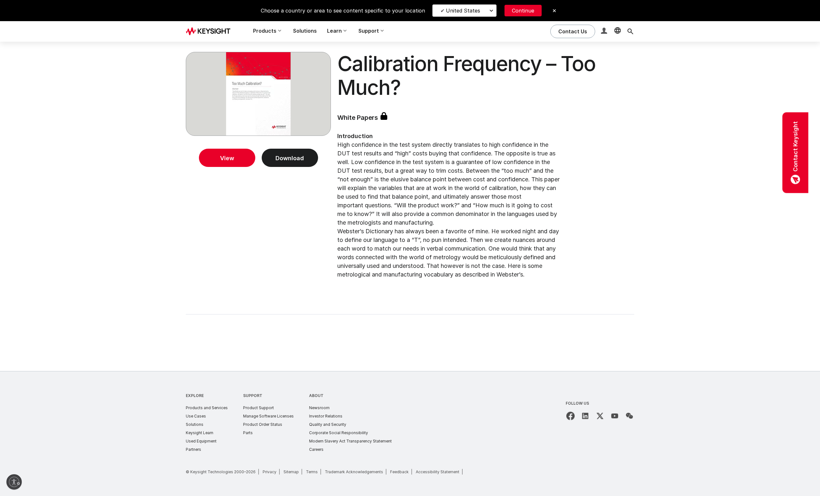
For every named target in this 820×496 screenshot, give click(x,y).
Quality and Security (327, 424)
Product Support (258, 407)
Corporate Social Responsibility (338, 432)
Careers (316, 449)
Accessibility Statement (437, 471)
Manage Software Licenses (268, 416)
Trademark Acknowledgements (354, 471)
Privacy (269, 471)
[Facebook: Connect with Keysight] (570, 416)
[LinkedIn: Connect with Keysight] (585, 416)
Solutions (305, 31)
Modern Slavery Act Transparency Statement (350, 441)
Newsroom (319, 407)
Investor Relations (325, 416)
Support (252, 395)
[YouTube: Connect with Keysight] (614, 416)
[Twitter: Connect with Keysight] (600, 416)
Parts (248, 432)
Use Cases (196, 416)
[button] (605, 31)
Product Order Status (262, 424)
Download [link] (289, 158)
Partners (193, 449)
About (316, 395)
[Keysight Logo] (210, 31)
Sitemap (291, 471)
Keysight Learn (199, 432)
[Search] (630, 31)
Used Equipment (201, 441)
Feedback (399, 471)
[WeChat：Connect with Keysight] (629, 416)
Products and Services (207, 407)
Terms (312, 471)
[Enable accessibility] (14, 482)
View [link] (227, 158)
